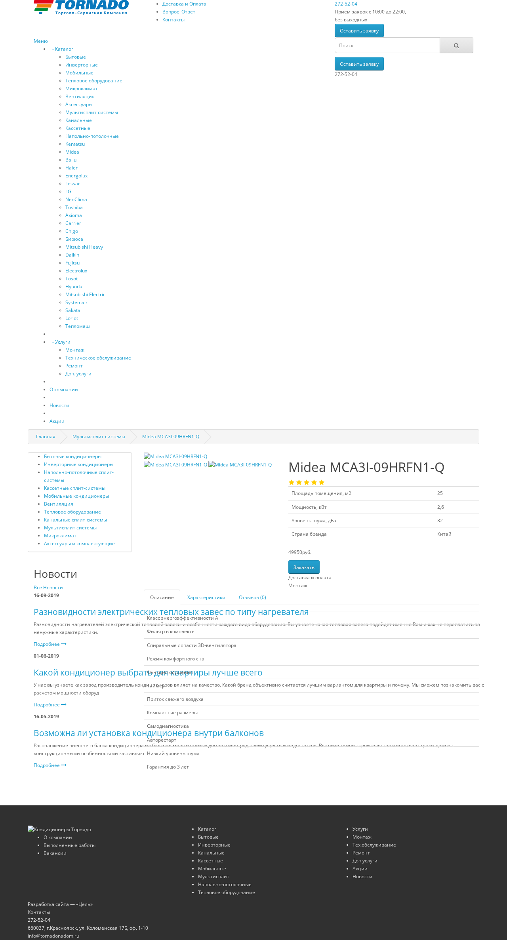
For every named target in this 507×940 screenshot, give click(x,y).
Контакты (173, 19)
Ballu (70, 159)
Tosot (71, 278)
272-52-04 (346, 3)
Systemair (76, 302)
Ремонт (74, 365)
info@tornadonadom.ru (53, 935)
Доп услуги (365, 860)
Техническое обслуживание (98, 357)
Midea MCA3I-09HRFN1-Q (170, 436)
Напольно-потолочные (92, 136)
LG (68, 191)
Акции (57, 421)
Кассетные (77, 128)
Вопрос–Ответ (178, 11)
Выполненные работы (69, 845)
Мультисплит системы (91, 112)
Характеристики (206, 597)
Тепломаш (77, 326)
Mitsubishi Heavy (84, 247)
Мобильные (79, 72)
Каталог (64, 49)
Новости (59, 405)
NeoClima (76, 199)
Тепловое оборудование (93, 80)
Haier (71, 167)
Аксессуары (78, 104)
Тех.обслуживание (374, 844)
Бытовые (75, 56)
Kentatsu (75, 144)
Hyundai (74, 286)
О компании (64, 389)
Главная (45, 436)
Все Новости (48, 587)
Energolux (76, 175)
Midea (72, 151)
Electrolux (76, 270)
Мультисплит (213, 876)
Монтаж (74, 349)
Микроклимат (81, 88)
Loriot (71, 318)
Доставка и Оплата (184, 3)
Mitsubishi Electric (85, 294)
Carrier (73, 223)
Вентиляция (80, 96)
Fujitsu (72, 262)
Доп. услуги (78, 373)
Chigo (71, 231)
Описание (162, 597)
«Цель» (84, 904)
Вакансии (55, 853)
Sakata (72, 310)
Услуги (63, 342)
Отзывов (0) (252, 597)
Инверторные (81, 64)
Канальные (78, 120)
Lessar (72, 183)
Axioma (73, 215)
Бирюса (74, 239)
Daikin (72, 254)
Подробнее (47, 644)
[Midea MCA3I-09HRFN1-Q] (175, 456)
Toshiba (74, 207)
